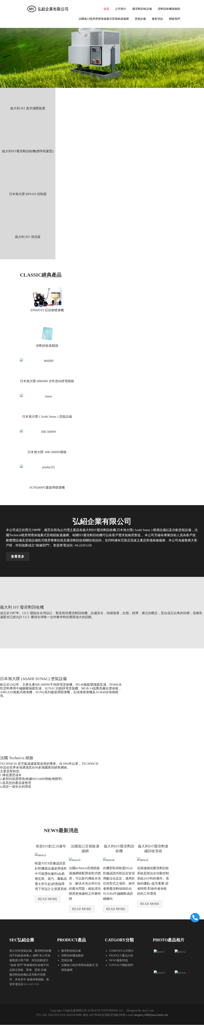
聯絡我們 (174, 18)
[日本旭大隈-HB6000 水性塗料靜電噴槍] (47, 368)
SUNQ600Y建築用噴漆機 (47, 487)
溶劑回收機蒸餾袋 (169, 8)
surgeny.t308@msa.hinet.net (151, 1014)
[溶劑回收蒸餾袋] (47, 333)
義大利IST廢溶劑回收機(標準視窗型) (27, 151)
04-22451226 (31, 984)
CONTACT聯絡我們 (121, 965)
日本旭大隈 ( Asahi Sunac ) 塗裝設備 (47, 416)
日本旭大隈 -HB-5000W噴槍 (47, 452)
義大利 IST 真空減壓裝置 (27, 108)
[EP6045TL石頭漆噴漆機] (47, 297)
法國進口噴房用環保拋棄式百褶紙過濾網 (103, 18)
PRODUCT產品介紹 (121, 955)
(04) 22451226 (50, 1014)
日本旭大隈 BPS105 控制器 (28, 194)
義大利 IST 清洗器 (27, 237)
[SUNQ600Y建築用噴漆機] (47, 475)
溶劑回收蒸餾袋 (47, 345)
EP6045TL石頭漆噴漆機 (47, 310)
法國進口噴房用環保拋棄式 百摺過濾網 (79, 967)
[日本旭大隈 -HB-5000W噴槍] (47, 439)
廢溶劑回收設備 (142, 8)
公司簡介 (120, 8)
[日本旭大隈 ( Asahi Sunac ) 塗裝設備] (47, 404)
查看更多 (18, 556)
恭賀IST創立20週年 (51, 846)
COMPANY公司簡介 (121, 950)
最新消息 (157, 18)
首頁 (106, 8)
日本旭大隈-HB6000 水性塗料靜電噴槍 (47, 381)
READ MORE (47, 899)
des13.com (148, 1010)
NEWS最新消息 (118, 960)
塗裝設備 (140, 18)
